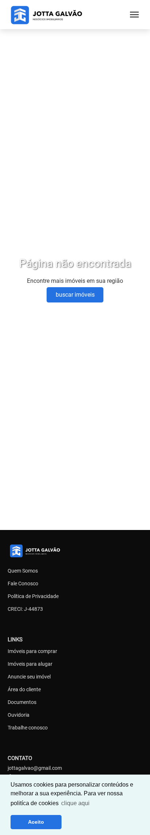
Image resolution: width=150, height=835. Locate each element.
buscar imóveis (75, 294)
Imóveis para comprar (32, 651)
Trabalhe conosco (28, 728)
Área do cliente (24, 689)
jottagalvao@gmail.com (35, 768)
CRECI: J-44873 (25, 609)
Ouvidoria (18, 715)
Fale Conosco (23, 583)
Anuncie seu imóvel (29, 677)
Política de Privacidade (33, 596)
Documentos (22, 702)
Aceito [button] (36, 822)
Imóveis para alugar (30, 664)
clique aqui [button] (75, 803)
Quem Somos (23, 571)
